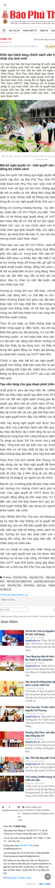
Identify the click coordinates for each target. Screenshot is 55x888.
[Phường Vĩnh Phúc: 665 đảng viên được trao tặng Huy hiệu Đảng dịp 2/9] (12, 739)
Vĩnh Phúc (29, 585)
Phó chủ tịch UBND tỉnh (19, 581)
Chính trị (44, 31)
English (5, 810)
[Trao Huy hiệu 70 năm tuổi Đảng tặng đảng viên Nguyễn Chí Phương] (12, 714)
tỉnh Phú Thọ (14, 585)
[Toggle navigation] (5, 5)
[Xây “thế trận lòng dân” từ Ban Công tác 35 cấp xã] (12, 764)
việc (3, 585)
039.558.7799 (26, 845)
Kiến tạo (41, 585)
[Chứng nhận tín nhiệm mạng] (17, 877)
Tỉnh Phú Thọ (20, 577)
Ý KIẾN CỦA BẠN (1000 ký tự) (14, 595)
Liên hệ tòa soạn (20, 815)
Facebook (13, 810)
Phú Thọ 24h (14, 31)
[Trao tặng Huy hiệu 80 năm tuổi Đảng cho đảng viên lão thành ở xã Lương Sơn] (12, 663)
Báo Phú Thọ (36, 577)
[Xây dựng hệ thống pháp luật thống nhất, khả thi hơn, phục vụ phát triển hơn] (12, 688)
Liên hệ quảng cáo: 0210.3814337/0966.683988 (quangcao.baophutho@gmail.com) (38, 810)
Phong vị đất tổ (30, 31)
